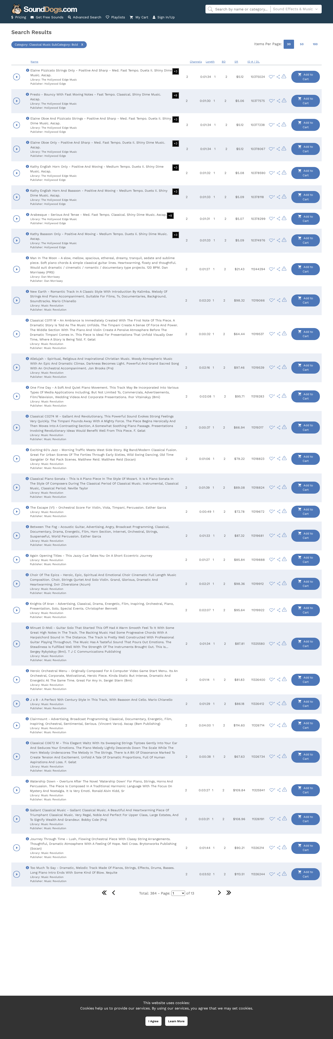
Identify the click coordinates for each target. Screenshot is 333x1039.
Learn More (176, 1021)
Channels (196, 61)
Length (210, 61)
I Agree (153, 1021)
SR (236, 61)
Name (34, 61)
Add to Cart (308, 77)
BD (224, 61)
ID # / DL (253, 61)
